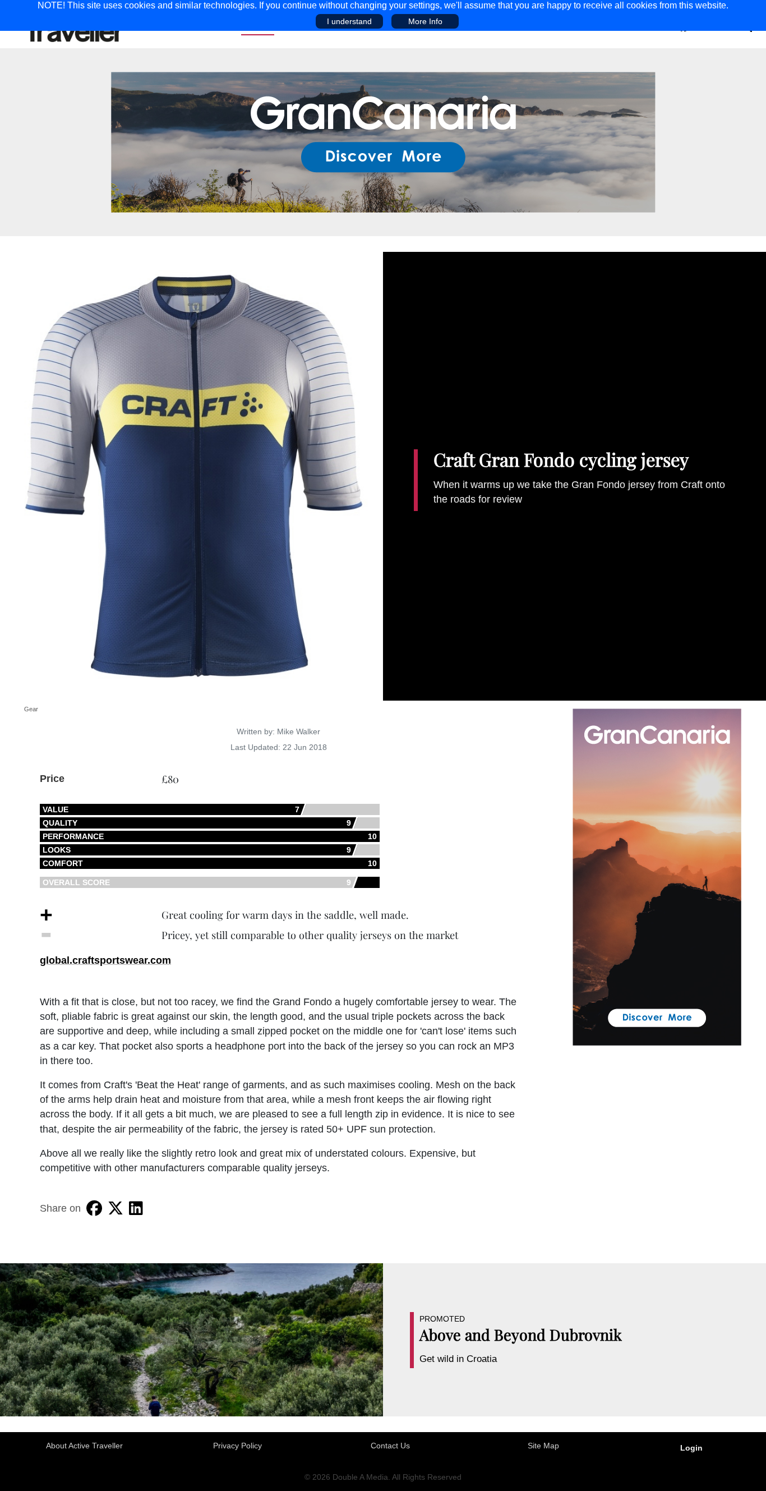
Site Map (543, 1445)
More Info (425, 21)
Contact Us (390, 1445)
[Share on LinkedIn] (136, 1208)
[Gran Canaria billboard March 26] (383, 141)
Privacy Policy (237, 1445)
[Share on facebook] (94, 1208)
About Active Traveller (84, 1445)
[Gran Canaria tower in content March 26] (657, 876)
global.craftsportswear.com (105, 960)
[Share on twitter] (115, 1208)
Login (691, 1447)
